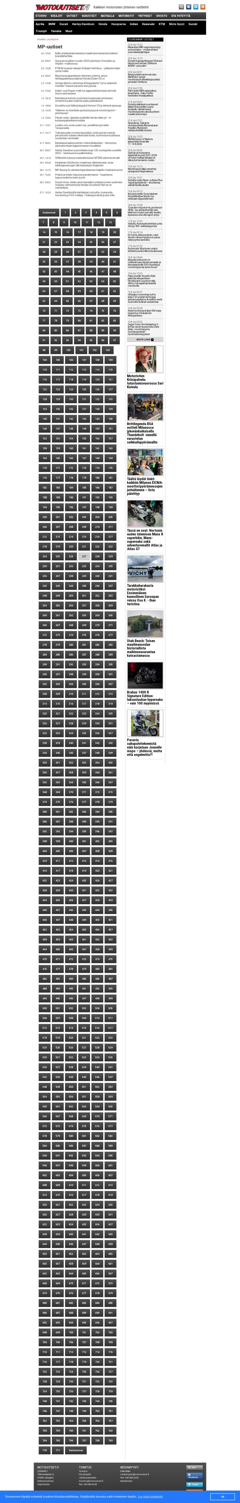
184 (71, 487)
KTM (162, 24)
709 (110, 1342)
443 (84, 910)
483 (58, 978)
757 (110, 1421)
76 (114, 310)
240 (97, 576)
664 (71, 1273)
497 (84, 998)
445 (110, 910)
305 (84, 684)
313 (110, 694)
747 (58, 1411)
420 (97, 870)
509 (84, 1018)
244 (71, 585)
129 (58, 399)
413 (84, 861)
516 (97, 1028)
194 (45, 507)
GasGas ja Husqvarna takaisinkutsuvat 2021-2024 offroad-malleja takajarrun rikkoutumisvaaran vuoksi (142, 155)
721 (110, 1362)
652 (71, 1253)
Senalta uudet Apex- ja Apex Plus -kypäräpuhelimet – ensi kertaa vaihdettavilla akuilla (145, 181)
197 (84, 507)
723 (58, 1371)
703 (110, 1332)
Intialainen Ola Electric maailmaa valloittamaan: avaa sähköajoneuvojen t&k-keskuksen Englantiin (84, 164)
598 (71, 1165)
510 (97, 1018)
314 (45, 703)
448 (71, 919)
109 (110, 360)
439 (110, 900)
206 (45, 527)
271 (110, 625)
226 (71, 556)
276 (97, 635)
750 (97, 1411)
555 (58, 1096)
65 (67, 301)
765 (58, 1440)
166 (71, 458)
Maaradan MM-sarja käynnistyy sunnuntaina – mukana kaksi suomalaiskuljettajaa (144, 49)
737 (84, 1391)
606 (97, 1175)
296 (45, 674)
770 (45, 1450)
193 (110, 497)
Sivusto (161, 16)
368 (45, 792)
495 (58, 998)
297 (58, 674)
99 (55, 350)
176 (45, 477)
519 (58, 1037)
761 (84, 1430)
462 (97, 939)
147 (58, 428)
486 (97, 978)
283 (110, 644)
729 (58, 1381)
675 (58, 1293)
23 (67, 242)
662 (45, 1273)
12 (98, 222)
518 (45, 1037)
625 (110, 1204)
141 (58, 418)
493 (110, 988)
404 (45, 851)
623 (84, 1204)
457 (110, 929)
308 (45, 694)
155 (84, 438)
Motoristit (126, 16)
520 (71, 1037)
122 (45, 389)
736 (71, 1391)
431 (84, 890)
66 (79, 301)
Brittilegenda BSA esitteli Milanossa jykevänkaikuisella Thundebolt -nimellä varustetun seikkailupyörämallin (142, 433)
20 (114, 232)
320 (45, 713)
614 (45, 1195)
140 (45, 418)
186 (97, 487)
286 (71, 654)
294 (97, 664)
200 (45, 517)
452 (45, 929)
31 (79, 251)
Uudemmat (49, 212)
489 (58, 988)
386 (45, 821)
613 (110, 1185)
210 (97, 527)
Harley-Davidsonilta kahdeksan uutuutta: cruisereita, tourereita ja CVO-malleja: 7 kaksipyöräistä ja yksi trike (85, 194)
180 (97, 477)
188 (45, 497)
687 (58, 1312)
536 (45, 1067)
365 (84, 782)
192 (97, 497)
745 (110, 1401)
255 (58, 605)
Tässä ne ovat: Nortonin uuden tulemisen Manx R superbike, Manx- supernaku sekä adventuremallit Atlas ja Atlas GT (145, 539)
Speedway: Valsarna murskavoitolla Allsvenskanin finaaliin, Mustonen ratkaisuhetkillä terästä (143, 125)
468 (97, 949)
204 (97, 517)
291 (58, 664)
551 (84, 1087)
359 (84, 772)
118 (71, 379)
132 (97, 399)
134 (45, 409)
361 (110, 772)
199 (110, 507)
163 (110, 448)
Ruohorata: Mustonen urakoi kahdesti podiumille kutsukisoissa (145, 248)
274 (71, 635)
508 (71, 1018)
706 (71, 1342)
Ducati (64, 24)
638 (45, 1234)
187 (110, 487)
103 (108, 350)
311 (84, 694)
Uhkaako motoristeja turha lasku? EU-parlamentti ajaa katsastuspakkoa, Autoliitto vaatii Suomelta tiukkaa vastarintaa (145, 297)
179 (84, 477)
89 (102, 330)
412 (71, 861)
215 (84, 536)
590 (45, 1155)
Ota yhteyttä (180, 16)
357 (58, 772)
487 (110, 978)
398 (45, 841)
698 (45, 1332)
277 (110, 635)
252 (97, 595)
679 (110, 1293)
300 (97, 674)
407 (84, 851)
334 (71, 733)
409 (110, 851)
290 (45, 664)
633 (58, 1224)
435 (58, 900)
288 (97, 654)
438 (97, 900)
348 (97, 753)
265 (110, 615)
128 (45, 399)
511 (110, 1018)
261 (58, 615)
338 (45, 743)
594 (97, 1155)
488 (45, 988)
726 (97, 1371)
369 (58, 792)
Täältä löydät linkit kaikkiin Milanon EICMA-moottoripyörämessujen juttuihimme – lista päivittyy (145, 486)
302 (45, 684)
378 (97, 802)
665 (84, 1273)
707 (84, 1342)
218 (45, 546)
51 (67, 281)
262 (71, 615)
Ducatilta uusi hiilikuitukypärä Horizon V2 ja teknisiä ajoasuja (88, 105)
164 (45, 458)
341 (84, 743)
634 (71, 1224)
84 (44, 330)
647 (84, 1244)
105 (58, 360)
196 (71, 507)
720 (97, 1362)
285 (58, 654)
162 (97, 448)
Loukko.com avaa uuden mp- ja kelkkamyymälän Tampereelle (82, 126)
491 (84, 988)
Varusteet (89, 16)
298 (71, 674)
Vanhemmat (76, 1450)
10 (75, 222)
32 (91, 251)
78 (55, 320)
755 (84, 1421)
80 (79, 320)
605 (84, 1175)
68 (102, 301)
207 (58, 527)
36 (55, 261)
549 (58, 1087)
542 (45, 1077)
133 (110, 399)
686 (45, 1312)
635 (84, 1224)
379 (110, 802)
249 (58, 595)
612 (97, 1185)
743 (84, 1401)
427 (110, 880)
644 (45, 1244)
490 (71, 988)
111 (58, 369)
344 (45, 753)
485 (84, 978)
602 (45, 1175)
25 (91, 242)
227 (84, 556)
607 (110, 1175)
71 (55, 310)
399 (58, 841)
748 (71, 1411)
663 (58, 1273)
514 (71, 1028)
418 (71, 870)
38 (79, 261)
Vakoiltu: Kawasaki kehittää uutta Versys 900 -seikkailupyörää (145, 224)
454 (71, 929)
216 (97, 536)
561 (58, 1106)
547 (110, 1077)
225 (58, 556)
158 (45, 448)
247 (110, 585)
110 (45, 369)
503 (84, 1008)
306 (97, 684)
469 (110, 949)
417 (58, 870)
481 (110, 969)
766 (71, 1440)
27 (114, 242)
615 (58, 1195)
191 (84, 497)
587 (84, 1145)
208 (71, 527)
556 (71, 1096)
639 (58, 1234)
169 (110, 458)
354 (97, 762)
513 (58, 1028)
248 (45, 595)
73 (79, 310)
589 (110, 1145)
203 (84, 517)
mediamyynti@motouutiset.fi (134, 1474)
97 (114, 340)
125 (84, 389)
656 (45, 1263)
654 (97, 1253)
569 (84, 1116)
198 (97, 507)
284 (45, 654)
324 (97, 713)
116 (45, 379)
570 (97, 1116)
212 (45, 536)
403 (110, 841)
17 (79, 232)
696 (97, 1322)
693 (58, 1322)
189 (58, 497)
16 (67, 232)
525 (58, 1047)
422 (45, 880)
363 (58, 782)
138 (97, 409)
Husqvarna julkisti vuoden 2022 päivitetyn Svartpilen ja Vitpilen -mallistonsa (85, 62)
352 (71, 762)
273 (58, 635)
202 (71, 517)
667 (110, 1273)
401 (84, 841)
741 (58, 1401)
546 (97, 1077)
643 (110, 1234)
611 (84, 1185)
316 (71, 703)
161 (84, 448)
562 (71, 1106)
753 (58, 1421)
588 (97, 1145)
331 (110, 723)
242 (45, 585)
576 (97, 1126)
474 (97, 959)
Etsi (193, 1468)
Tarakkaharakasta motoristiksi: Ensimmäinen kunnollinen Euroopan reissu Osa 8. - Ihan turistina (143, 594)
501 (58, 1008)
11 (86, 222)
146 (45, 428)
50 (55, 281)
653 (84, 1253)
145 (110, 418)
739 (110, 1391)
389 (84, 821)
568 (71, 1116)
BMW (51, 24)
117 (58, 379)
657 (58, 1263)
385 (110, 811)
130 (71, 399)
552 (97, 1087)
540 (97, 1067)
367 (110, 782)
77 (44, 320)
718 (71, 1362)
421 (110, 870)
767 (84, 1440)
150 (97, 428)
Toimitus (85, 1467)
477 (58, 969)
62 (114, 291)
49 (44, 281)
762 (97, 1430)
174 (97, 468)
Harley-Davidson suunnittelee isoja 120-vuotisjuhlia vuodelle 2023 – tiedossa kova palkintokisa (88, 152)
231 (58, 566)
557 (84, 1096)
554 (45, 1096)
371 (84, 792)
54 (102, 281)
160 (71, 448)
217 (110, 536)
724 (71, 1371)
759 (58, 1430)
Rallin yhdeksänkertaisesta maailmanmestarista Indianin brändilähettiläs (86, 55)
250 (71, 595)
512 (45, 1028)
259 (110, 605)
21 (44, 242)
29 (55, 251)
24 (79, 242)
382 (71, 811)
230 (45, 566)
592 (71, 1155)
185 (84, 487)
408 (97, 851)
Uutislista (52, 39)
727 (110, 1371)
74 (91, 310)
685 (110, 1303)
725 (84, 1371)
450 (97, 919)
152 (45, 438)
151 (110, 428)
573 (58, 1126)
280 (71, 644)
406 (71, 851)
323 (84, 713)
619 (110, 1195)
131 (84, 399)
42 (44, 271)
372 (97, 792)
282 (97, 644)
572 (45, 1126)
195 (58, 507)
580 (71, 1136)
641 (84, 1234)
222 (97, 546)
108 (97, 360)
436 (71, 900)
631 (110, 1214)
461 (84, 939)
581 (84, 1136)
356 (45, 772)
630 (97, 1214)
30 (67, 251)
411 (58, 861)
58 (67, 291)
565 (110, 1106)
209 (84, 527)
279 (58, 644)
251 (84, 595)
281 (84, 644)
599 (84, 1165)
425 (84, 880)
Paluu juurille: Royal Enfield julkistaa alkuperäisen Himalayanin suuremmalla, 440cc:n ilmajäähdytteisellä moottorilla (142, 279)
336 (97, 733)
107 (84, 360)
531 (58, 1057)
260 (45, 615)
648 (97, 1244)
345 (58, 753)
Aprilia (40, 24)
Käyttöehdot (43, 1484)
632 (45, 1224)
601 (110, 1165)
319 (110, 703)
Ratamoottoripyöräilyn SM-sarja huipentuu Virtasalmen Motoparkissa (144, 312)
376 (71, 802)
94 (79, 340)
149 (84, 428)
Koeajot (56, 16)
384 (97, 811)
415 (110, 861)
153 (58, 438)
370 (71, 792)
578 (45, 1136)
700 (71, 1332)
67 (91, 301)
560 (45, 1106)
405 (58, 851)
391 (110, 821)
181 (110, 477)
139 (110, 409)
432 (97, 890)
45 (79, 271)
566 (45, 1116)
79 (67, 320)
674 (45, 1293)
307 (110, 684)
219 (58, 546)
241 (110, 576)
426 (97, 880)
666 (97, 1273)
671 (84, 1283)
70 (44, 310)
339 (58, 743)
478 (71, 969)
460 (71, 939)
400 (71, 841)
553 (110, 1087)
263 (84, 615)
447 (58, 919)
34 (114, 251)
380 (45, 811)
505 (110, 1008)
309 (58, 694)
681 (58, 1303)
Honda (103, 24)
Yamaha (56, 31)
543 (58, 1077)
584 (45, 1145)
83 (114, 320)
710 (45, 1352)
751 (110, 1411)
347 (84, 753)
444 (97, 910)
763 (110, 1430)
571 (110, 1116)
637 (110, 1224)
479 (84, 969)
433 (110, 890)
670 (71, 1283)
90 (114, 330)
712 (71, 1352)
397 (110, 831)
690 (97, 1312)
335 (84, 733)
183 (58, 487)
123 (58, 389)
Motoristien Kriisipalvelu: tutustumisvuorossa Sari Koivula (145, 381)
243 (58, 585)
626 (45, 1214)
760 (71, 1430)
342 (97, 743)
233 (84, 566)
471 (58, 959)
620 (45, 1204)
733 (110, 1381)
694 (71, 1322)
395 (84, 831)
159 (58, 448)
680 (45, 1303)
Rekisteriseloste (45, 1481)
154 (71, 438)
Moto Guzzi (176, 24)
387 (58, 821)
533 (84, 1057)
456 (97, 929)
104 (45, 360)
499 (110, 998)
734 (45, 1391)
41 (114, 261)
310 (71, 694)
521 (84, 1037)
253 (110, 595)
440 (45, 910)
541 (110, 1067)
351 (58, 762)
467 (84, 949)
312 (97, 694)
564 (97, 1106)
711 (58, 1352)
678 (97, 1293)
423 (58, 880)
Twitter (195, 1485)
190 (71, 497)
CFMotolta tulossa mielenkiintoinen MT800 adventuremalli (87, 157)
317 (84, 703)
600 (97, 1165)
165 (58, 458)
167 (84, 458)
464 (45, 949)
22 (55, 242)
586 (71, 1145)
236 (45, 576)
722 (45, 1371)
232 (71, 566)
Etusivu (41, 16)
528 (97, 1047)
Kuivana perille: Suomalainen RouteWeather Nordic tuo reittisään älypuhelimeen (143, 195)
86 (67, 330)
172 (71, 468)
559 (110, 1096)
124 (71, 389)
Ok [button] (222, 1496)
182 (45, 487)
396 (97, 831)
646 (71, 1244)
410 (45, 861)
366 (97, 782)
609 (58, 1185)
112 (71, 369)
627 (58, 1214)
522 (97, 1037)
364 (71, 782)
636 (97, 1224)
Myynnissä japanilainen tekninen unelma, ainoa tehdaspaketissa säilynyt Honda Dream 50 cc (81, 77)
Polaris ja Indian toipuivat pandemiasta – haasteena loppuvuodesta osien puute (83, 176)
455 (84, 929)
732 (97, 1381)
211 (110, 527)
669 (58, 1283)
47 (102, 271)
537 (58, 1067)
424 (71, 880)
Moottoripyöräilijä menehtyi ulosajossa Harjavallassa (142, 169)
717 (58, 1362)
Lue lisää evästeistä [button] (150, 1496)
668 (45, 1283)
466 (71, 949)
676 (71, 1293)
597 (58, 1165)
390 (97, 821)
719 (84, 1362)
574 (71, 1126)
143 (84, 418)
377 (84, 802)
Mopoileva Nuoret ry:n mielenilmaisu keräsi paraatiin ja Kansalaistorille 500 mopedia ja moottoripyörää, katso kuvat (144, 262)
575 (84, 1126)
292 (71, 664)
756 (97, 1421)
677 (84, 1293)
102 (94, 350)
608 (45, 1185)
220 (71, 546)
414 (97, 861)
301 (110, 674)
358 (71, 772)
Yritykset (145, 16)
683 (84, 1303)
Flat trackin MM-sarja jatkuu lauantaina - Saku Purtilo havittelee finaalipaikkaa (142, 92)
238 (71, 576)
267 (58, 625)
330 (97, 723)
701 (84, 1332)
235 (110, 566)
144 (97, 418)
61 (102, 291)
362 (45, 782)
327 (58, 723)
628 (71, 1214)
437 (84, 900)
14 (44, 232)
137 (84, 409)
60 (91, 291)
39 (91, 261)
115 (110, 369)
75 (102, 310)
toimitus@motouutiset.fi (91, 1481)
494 (45, 998)
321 (58, 713)
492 (97, 988)
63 (44, 301)
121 (110, 379)
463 (110, 939)
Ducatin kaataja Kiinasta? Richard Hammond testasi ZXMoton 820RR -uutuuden (145, 62)
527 (84, 1047)
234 (97, 566)
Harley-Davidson (83, 24)
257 (84, 605)
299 (84, 674)
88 (91, 330)
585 (58, 1145)
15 (55, 232)
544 (71, 1077)
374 (45, 802)
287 (84, 654)
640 (71, 1234)
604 (71, 1175)
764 (45, 1440)
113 (84, 369)
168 (97, 458)
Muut (69, 31)
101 (81, 350)
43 (55, 271)
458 (45, 939)
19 (102, 232)
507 (58, 1018)
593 (84, 1155)
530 (45, 1057)
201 (58, 517)
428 (45, 890)
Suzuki (193, 24)
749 (84, 1411)
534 (97, 1057)
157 (110, 438)
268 (71, 625)
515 (84, 1028)
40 (102, 261)
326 (45, 723)
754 (71, 1421)
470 (45, 959)
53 (91, 281)
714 (97, 1352)
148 (71, 428)
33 (102, 251)
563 (84, 1106)
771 (58, 1450)
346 (71, 753)
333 (58, 733)
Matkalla (107, 16)
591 (58, 1155)
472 (71, 959)
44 (67, 271)
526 (71, 1047)
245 (84, 585)
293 (84, 664)
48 (114, 271)
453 (58, 929)
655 (110, 1253)
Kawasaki (148, 24)
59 (79, 291)
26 (102, 242)
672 (97, 1283)
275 (84, 635)
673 (110, 1283)
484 (71, 978)
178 (71, 477)
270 (97, 625)
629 (84, 1214)
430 (71, 890)
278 (45, 644)
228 (97, 556)
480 (97, 969)
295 (110, 664)
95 (91, 340)
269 (84, 625)
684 (97, 1303)
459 (58, 939)
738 (97, 1391)
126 (97, 389)
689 (84, 1312)
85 (55, 330)
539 (84, 1067)
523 (110, 1037)
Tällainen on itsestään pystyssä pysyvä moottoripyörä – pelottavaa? (86, 112)
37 (67, 261)
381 (58, 811)
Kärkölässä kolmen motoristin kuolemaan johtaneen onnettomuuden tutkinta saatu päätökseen (84, 99)
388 (71, 821)
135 (58, 409)
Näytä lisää (145, 339)
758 (45, 1430)
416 (45, 870)
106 (71, 360)
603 (58, 1175)
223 (110, 546)
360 (97, 772)
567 (58, 1116)
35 (44, 261)
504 (97, 1008)
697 (110, 1322)
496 (71, 998)
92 (55, 340)
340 (71, 743)
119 (84, 379)
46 (91, 271)
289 (110, 654)
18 (91, 232)
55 (114, 281)
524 (45, 1047)
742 (71, 1401)
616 (71, 1195)
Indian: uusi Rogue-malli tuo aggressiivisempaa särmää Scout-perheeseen (85, 92)
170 (45, 468)
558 (97, 1096)
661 (110, 1263)
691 (110, 1312)
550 (71, 1087)
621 (58, 1204)
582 (97, 1136)
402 (97, 841)
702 (97, 1332)
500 (45, 1008)
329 (84, 723)
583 (110, 1136)
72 (67, 310)
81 (91, 320)
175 (110, 468)
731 (84, 1381)
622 (71, 1204)
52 (79, 281)
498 (97, 998)
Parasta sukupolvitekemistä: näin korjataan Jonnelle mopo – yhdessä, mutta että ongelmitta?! (144, 747)
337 (110, 733)
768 (97, 1440)
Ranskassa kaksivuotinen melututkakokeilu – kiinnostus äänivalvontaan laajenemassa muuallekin (85, 144)
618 (97, 1195)
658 (71, 1263)
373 (110, 792)
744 (97, 1401)
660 (97, 1263)
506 (45, 1018)
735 (58, 1391)
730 (71, 1381)
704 (45, 1342)
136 (71, 409)
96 (102, 340)
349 (110, 753)
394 (71, 831)
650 (45, 1253)
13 (110, 222)
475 (110, 959)
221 (84, 546)
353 (84, 762)
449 (84, 919)
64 (55, 301)
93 (67, 340)
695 (84, 1322)
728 (45, 1381)
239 (84, 576)
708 (97, 1342)
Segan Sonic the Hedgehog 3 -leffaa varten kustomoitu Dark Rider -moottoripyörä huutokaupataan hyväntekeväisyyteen (143, 328)
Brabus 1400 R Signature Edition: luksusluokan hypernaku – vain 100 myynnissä (145, 697)
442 (71, 910)
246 (97, 585)
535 (110, 1057)
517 (110, 1028)
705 (58, 1342)
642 (97, 1234)
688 (71, 1312)
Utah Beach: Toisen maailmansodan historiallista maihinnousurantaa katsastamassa (141, 648)
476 (45, 969)
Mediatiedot (126, 1481)
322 (71, 713)
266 (45, 625)
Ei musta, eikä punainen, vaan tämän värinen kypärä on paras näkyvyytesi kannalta (144, 236)
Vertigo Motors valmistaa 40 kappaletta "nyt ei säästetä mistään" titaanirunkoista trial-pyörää (86, 84)
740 (45, 1401)
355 (110, 762)
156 (97, 438)
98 (44, 350)
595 (110, 1155)
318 (97, 703)
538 (71, 1067)
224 (45, 556)
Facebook (193, 1477)
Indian (134, 24)
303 (58, 684)
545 (84, 1077)
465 (58, 949)
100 (68, 350)
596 (45, 1165)
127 (110, 389)
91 (44, 340)
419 (84, 870)
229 (110, 556)
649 (110, 1244)
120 (97, 379)
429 (58, 890)
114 (97, 369)
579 (58, 1136)
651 (58, 1253)
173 (84, 468)
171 (58, 468)
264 (97, 615)
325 (110, 713)
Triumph (41, 31)
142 (71, 418)
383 (84, 811)
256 (71, 605)
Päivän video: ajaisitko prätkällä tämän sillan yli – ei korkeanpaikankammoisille (83, 119)
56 (44, 291)
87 (79, 330)
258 (97, 605)
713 (84, 1352)
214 (71, 536)
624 (97, 1204)
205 (110, 517)
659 (84, 1263)
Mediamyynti (129, 1467)
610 (71, 1185)
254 (45, 605)
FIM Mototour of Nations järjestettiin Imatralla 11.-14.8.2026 (140, 140)
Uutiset (72, 16)
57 (55, 291)
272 (45, 635)
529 (110, 1047)
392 (45, 831)
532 (71, 1057)
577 (110, 1126)
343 (110, 743)
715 (110, 1352)
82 (102, 320)
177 (58, 477)
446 (45, 919)
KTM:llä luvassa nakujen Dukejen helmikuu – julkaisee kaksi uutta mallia (87, 69)
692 (45, 1322)
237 (58, 576)
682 (71, 1303)
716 (45, 1362)
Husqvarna (118, 24)
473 (84, 959)
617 (84, 1195)
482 (45, 978)
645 (58, 1244)
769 (110, 1440)
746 (45, 1411)
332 (45, 733)
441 (58, 910)
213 (58, 536)
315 (58, 703)
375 (58, 802)
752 (45, 1421)
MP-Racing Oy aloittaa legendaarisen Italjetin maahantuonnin (89, 170)
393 (58, 831)
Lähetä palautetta (87, 1477)
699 (58, 1332)
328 (71, 723)
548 (45, 1087)
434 (45, 900)
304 (71, 684)
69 (114, 301)
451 (110, 919)
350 (45, 762)
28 (44, 251)
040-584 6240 (90, 1484)
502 (71, 1008)
